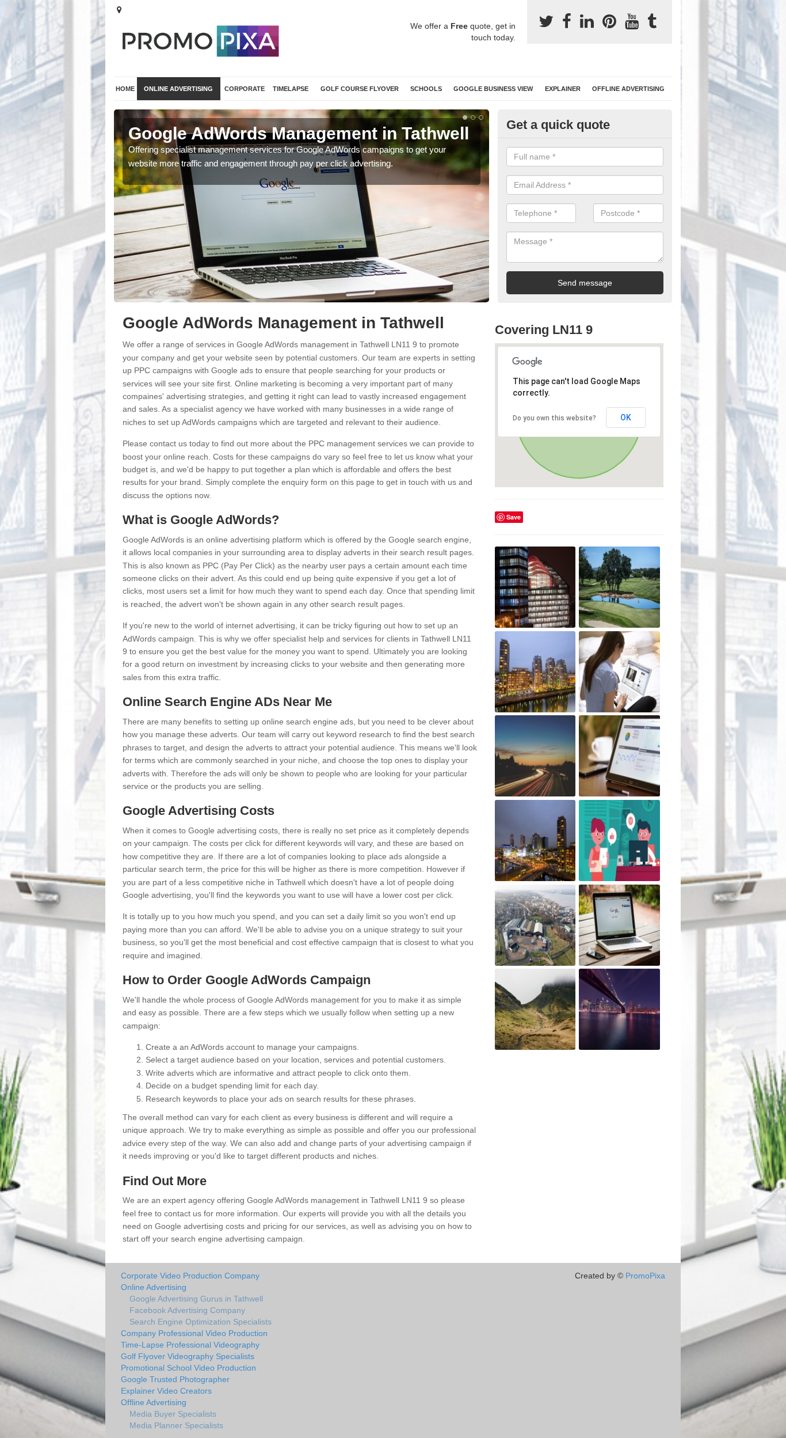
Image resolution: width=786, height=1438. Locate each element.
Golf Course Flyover (359, 88)
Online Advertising (178, 88)
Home (125, 88)
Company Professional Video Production (194, 1333)
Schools (426, 88)
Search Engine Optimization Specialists (200, 1321)
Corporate (244, 88)
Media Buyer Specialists (172, 1413)
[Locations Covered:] (119, 10)
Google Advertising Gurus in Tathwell (196, 1298)
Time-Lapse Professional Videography (190, 1344)
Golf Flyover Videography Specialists (187, 1356)
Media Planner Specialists (176, 1425)
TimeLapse (290, 88)
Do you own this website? (554, 418)
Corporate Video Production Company (190, 1275)
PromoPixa (645, 1275)
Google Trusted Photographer (175, 1379)
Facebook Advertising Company (187, 1310)
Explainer (563, 88)
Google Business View (493, 88)
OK (625, 417)
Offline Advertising (628, 88)
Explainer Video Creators (166, 1390)
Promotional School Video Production (188, 1367)
